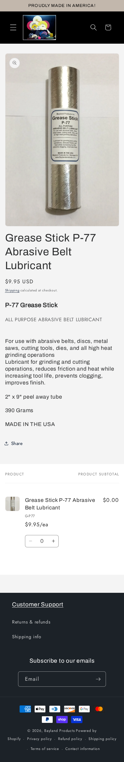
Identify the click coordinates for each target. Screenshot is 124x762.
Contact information (82, 748)
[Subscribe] (98, 679)
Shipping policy (102, 739)
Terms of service (45, 748)
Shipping (12, 290)
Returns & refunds (31, 622)
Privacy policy (39, 739)
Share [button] (17, 443)
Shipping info (26, 636)
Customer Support (38, 604)
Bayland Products (59, 730)
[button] (13, 27)
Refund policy (70, 739)
